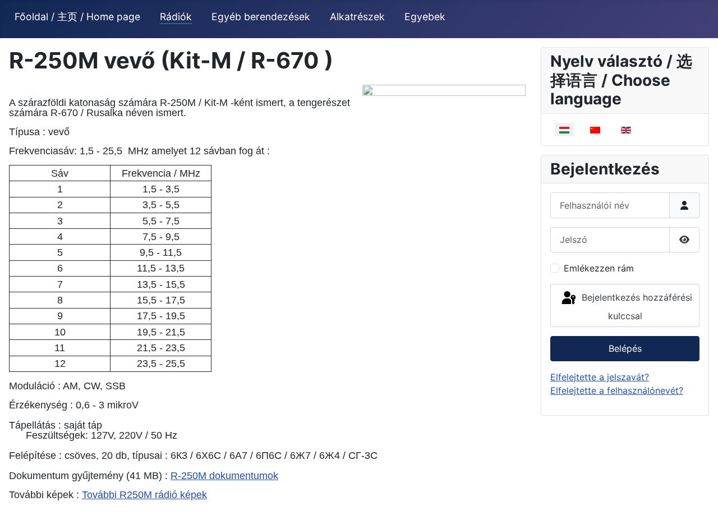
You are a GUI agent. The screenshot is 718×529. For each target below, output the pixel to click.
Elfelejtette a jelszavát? (599, 377)
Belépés (625, 348)
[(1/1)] (444, 163)
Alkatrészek (357, 16)
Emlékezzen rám (599, 268)
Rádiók (176, 16)
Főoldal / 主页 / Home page (77, 16)
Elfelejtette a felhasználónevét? (616, 390)
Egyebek (424, 16)
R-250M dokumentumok (224, 475)
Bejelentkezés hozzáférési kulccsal (635, 306)
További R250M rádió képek (144, 494)
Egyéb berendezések (260, 16)
